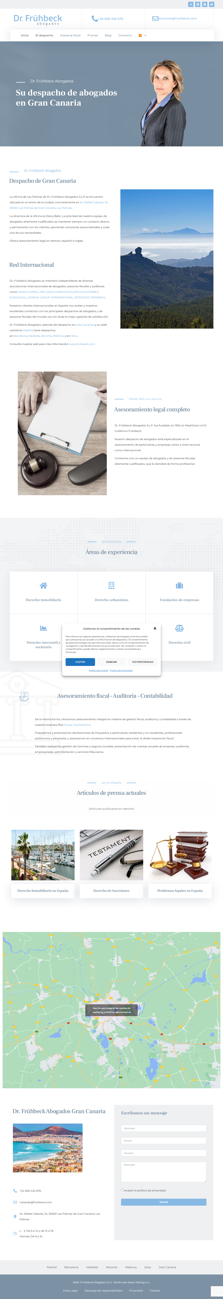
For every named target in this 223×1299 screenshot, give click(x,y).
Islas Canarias (85, 324)
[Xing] (190, 4)
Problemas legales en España (180, 890)
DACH (78, 291)
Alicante (46, 335)
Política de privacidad (121, 670)
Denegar (111, 661)
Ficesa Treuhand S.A (77, 724)
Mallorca (58, 335)
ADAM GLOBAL (28, 291)
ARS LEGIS (47, 291)
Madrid (28, 330)
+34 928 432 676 (110, 19)
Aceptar (80, 661)
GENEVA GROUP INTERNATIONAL (50, 297)
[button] (155, 629)
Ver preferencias (142, 661)
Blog (108, 35)
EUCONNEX (90, 291)
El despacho (44, 35)
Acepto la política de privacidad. (145, 1190)
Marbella (34, 335)
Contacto (125, 35)
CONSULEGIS (63, 291)
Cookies (155, 1290)
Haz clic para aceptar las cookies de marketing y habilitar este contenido (111, 1010)
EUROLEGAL (18, 297)
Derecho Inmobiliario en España (42, 890)
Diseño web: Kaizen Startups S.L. (131, 1282)
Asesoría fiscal (70, 35)
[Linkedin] (197, 4)
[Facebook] (204, 4)
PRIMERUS (98, 297)
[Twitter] (211, 4)
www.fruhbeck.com (82, 344)
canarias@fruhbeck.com (178, 18)
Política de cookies (98, 670)
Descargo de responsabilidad (103, 1290)
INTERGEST (81, 297)
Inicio (25, 35)
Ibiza (74, 335)
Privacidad (136, 1290)
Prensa (92, 35)
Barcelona (20, 335)
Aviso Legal (70, 1290)
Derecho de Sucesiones (111, 890)
